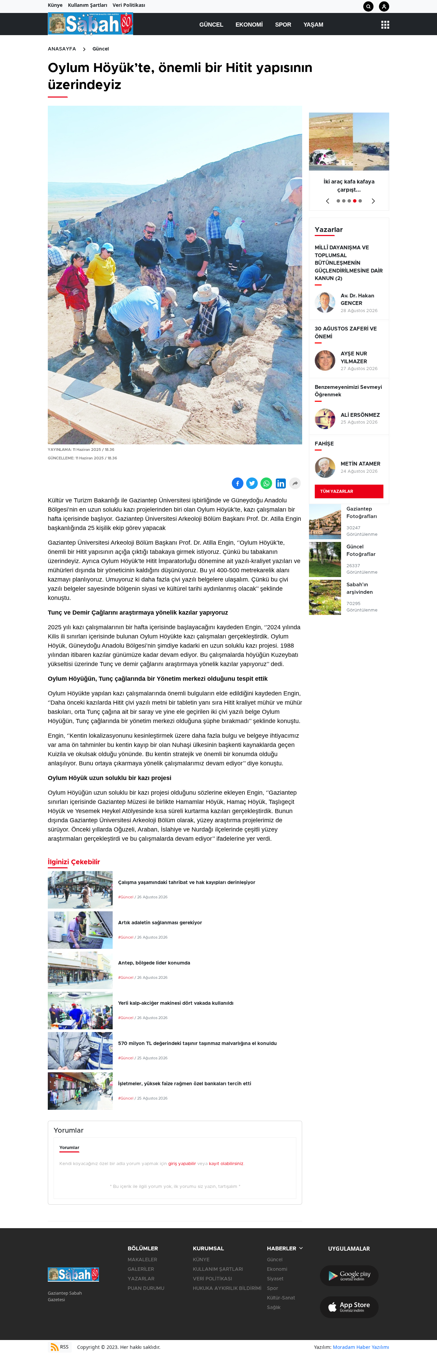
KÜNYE (201, 1259)
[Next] (372, 199)
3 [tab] (349, 201)
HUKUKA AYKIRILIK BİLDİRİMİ (227, 1288)
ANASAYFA (62, 49)
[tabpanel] (349, 162)
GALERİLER (141, 1269)
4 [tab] (354, 201)
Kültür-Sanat (281, 1298)
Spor (283, 24)
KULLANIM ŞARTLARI (218, 1269)
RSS (64, 1346)
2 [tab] (344, 201)
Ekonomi (249, 24)
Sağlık (274, 1307)
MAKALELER (142, 1259)
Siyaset (275, 1279)
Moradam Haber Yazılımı (361, 1347)
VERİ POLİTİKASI (212, 1279)
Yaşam (313, 24)
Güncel (211, 24)
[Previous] (326, 199)
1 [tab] (338, 201)
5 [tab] (360, 201)
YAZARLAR (141, 1279)
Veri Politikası (129, 5)
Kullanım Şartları (87, 5)
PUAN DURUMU (146, 1288)
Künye (55, 5)
